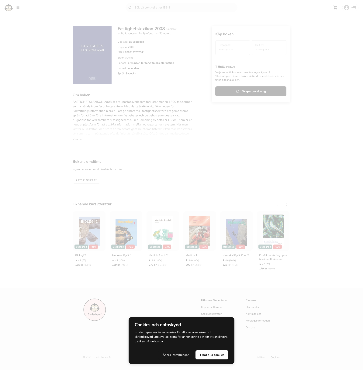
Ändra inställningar (176, 355)
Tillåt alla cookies (211, 355)
